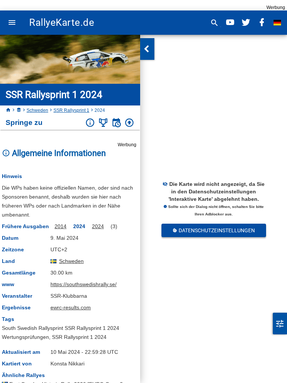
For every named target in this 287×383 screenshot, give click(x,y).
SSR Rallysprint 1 (71, 110)
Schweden (37, 110)
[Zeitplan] (116, 122)
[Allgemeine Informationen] (90, 122)
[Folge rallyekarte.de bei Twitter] (246, 22)
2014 (61, 226)
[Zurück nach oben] (129, 122)
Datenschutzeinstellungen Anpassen (216, 232)
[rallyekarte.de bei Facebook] (262, 22)
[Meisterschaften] (103, 122)
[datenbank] (18, 110)
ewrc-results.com (70, 307)
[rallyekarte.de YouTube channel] (230, 22)
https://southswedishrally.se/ (83, 284)
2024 (98, 226)
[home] (8, 110)
